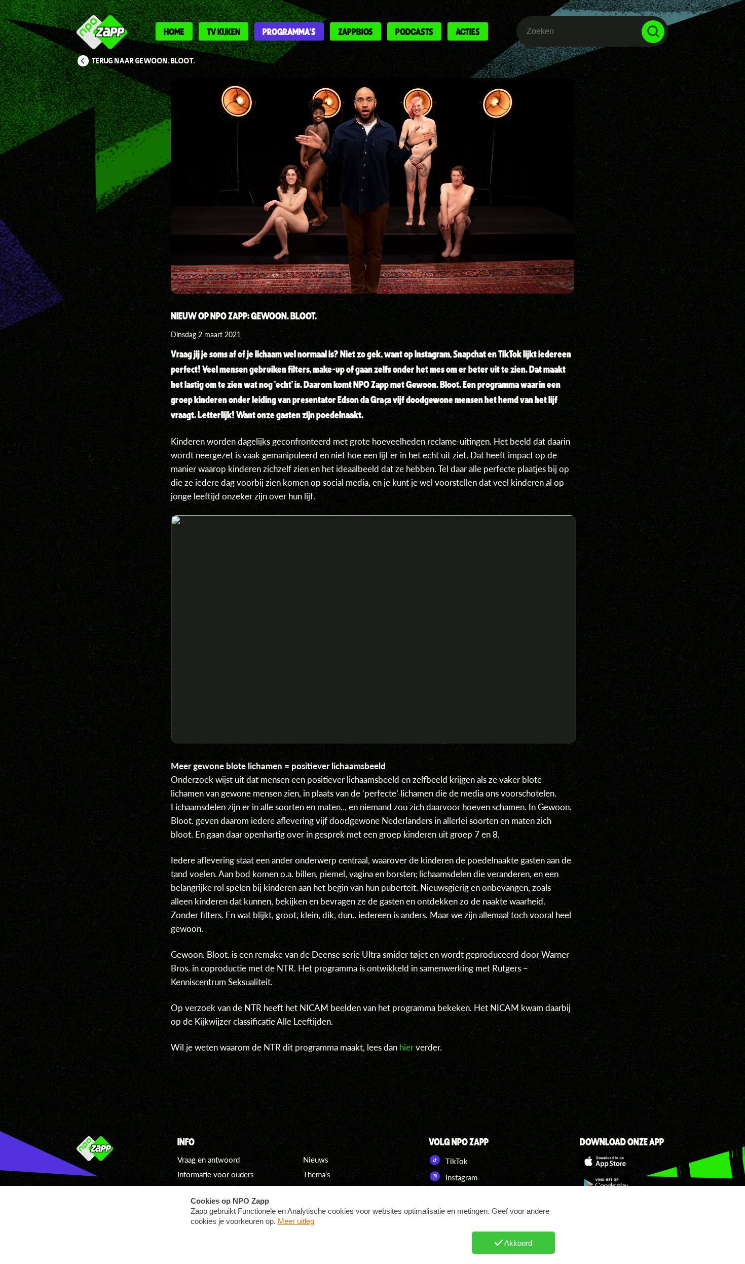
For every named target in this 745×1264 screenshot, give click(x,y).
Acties (468, 31)
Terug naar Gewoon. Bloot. (143, 60)
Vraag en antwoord (208, 1159)
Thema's (316, 1174)
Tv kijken (223, 31)
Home (174, 31)
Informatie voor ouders (215, 1174)
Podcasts (414, 31)
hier (406, 1047)
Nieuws (315, 1159)
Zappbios (355, 31)
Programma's (289, 31)
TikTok (455, 1161)
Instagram (460, 1177)
